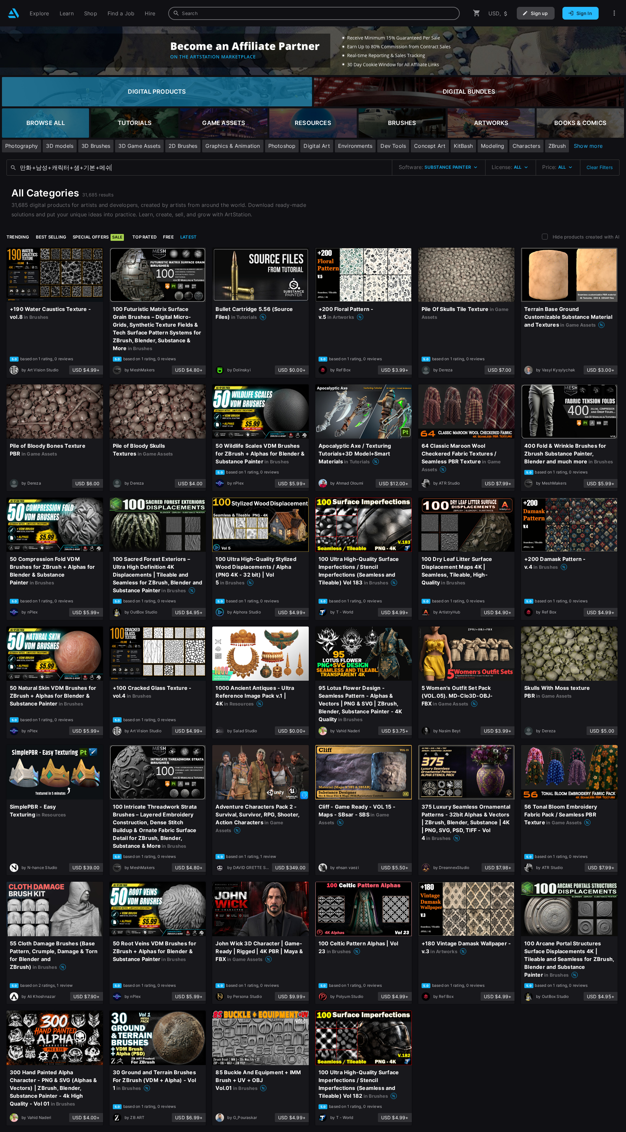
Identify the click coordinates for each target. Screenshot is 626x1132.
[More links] (614, 13)
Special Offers (97, 237)
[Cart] (477, 13)
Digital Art (317, 146)
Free (168, 237)
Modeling (492, 146)
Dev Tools (393, 146)
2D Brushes (183, 146)
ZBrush (557, 146)
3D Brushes (96, 146)
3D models (59, 146)
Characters (526, 146)
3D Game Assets (139, 146)
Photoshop (282, 146)
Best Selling (51, 237)
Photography (21, 146)
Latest (188, 237)
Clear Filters (600, 167)
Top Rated (144, 237)
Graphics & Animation (232, 146)
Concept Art (429, 146)
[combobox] (314, 13)
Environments (355, 146)
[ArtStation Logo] (13, 13)
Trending (18, 237)
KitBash (463, 146)
